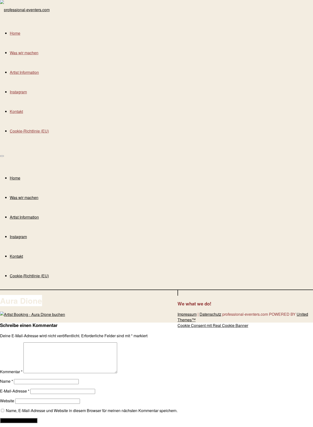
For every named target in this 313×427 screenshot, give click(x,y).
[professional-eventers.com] (25, 9)
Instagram (18, 92)
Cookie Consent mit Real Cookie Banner (213, 325)
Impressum (187, 314)
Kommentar (11, 371)
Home (15, 33)
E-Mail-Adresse (14, 391)
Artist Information (24, 72)
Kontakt (16, 111)
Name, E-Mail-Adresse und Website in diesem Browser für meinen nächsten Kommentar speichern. (92, 410)
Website (7, 401)
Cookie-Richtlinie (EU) (29, 131)
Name (6, 381)
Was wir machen (24, 53)
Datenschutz (210, 314)
